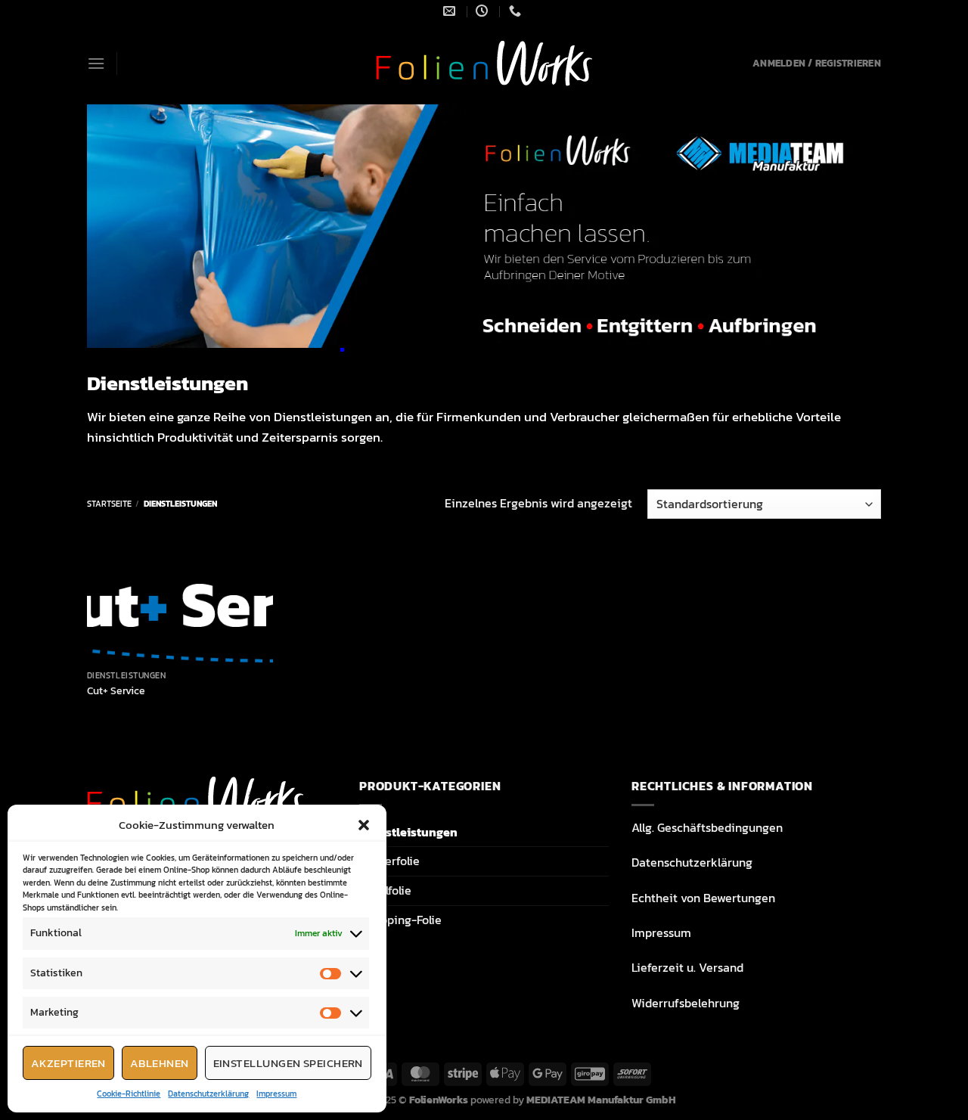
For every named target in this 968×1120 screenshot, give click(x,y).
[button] (363, 825)
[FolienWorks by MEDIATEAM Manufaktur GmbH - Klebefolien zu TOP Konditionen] (484, 63)
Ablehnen (159, 1063)
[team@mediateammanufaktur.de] (451, 11)
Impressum (276, 1093)
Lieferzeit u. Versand (687, 967)
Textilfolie (385, 890)
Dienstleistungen (408, 832)
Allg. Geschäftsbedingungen (707, 827)
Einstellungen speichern (288, 1063)
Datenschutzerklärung (208, 1093)
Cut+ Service (116, 691)
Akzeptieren (68, 1063)
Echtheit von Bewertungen (703, 898)
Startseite (109, 504)
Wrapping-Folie (400, 920)
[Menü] (96, 63)
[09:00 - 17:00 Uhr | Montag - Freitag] (484, 11)
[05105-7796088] (517, 11)
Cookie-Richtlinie (128, 1093)
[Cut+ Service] (180, 603)
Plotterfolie (389, 861)
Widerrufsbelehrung (685, 1003)
